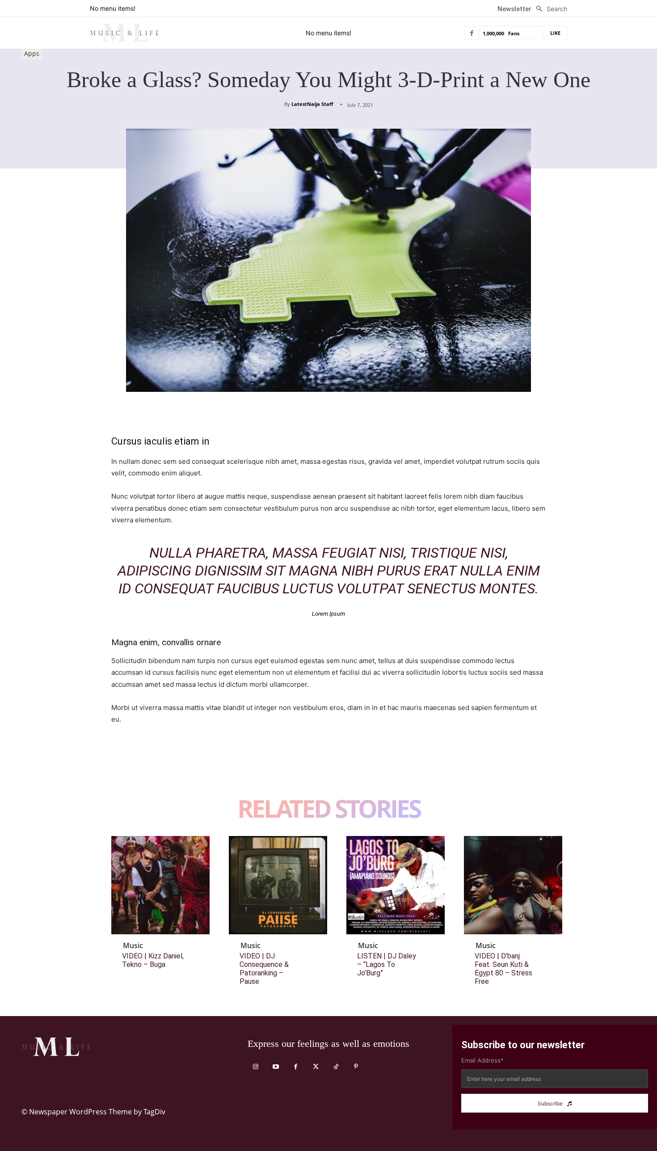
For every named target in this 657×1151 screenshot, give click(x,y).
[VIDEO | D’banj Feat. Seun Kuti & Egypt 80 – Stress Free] (513, 885)
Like (555, 32)
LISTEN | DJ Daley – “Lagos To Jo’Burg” (386, 964)
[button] (549, 9)
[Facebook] (120, 764)
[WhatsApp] (182, 764)
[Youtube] (275, 1067)
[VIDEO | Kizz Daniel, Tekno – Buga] (160, 885)
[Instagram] (255, 1067)
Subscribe (550, 1103)
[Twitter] (141, 764)
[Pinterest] (161, 764)
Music (133, 945)
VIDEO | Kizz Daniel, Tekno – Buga (153, 960)
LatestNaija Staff (312, 103)
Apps (31, 53)
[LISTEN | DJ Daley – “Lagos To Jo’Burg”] (395, 885)
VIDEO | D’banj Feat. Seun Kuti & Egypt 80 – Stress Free (503, 969)
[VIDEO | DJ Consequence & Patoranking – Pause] (278, 885)
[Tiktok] (336, 1067)
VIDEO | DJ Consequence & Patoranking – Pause (264, 969)
